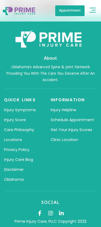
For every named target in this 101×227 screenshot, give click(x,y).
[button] (92, 11)
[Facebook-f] (40, 213)
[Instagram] (50, 213)
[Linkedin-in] (61, 213)
